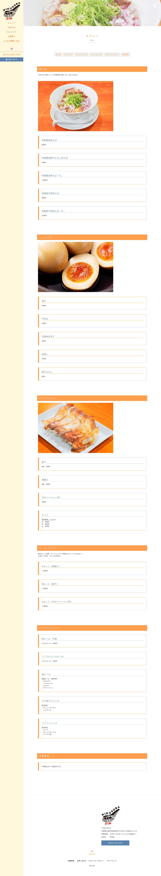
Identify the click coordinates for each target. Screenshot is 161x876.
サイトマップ (111, 861)
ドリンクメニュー (112, 54)
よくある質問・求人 (11, 41)
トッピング (68, 54)
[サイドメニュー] (75, 452)
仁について (11, 32)
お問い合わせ (13, 59)
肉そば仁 (92, 865)
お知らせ (11, 27)
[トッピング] (75, 291)
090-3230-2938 (12, 54)
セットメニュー (96, 54)
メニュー (11, 23)
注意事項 (125, 54)
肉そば (58, 54)
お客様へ (11, 36)
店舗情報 (71, 861)
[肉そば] (75, 130)
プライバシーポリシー (96, 861)
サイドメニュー (81, 54)
